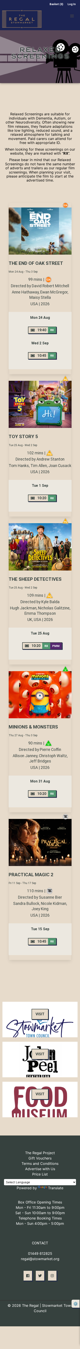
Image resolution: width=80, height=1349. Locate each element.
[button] (72, 16)
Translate (55, 1188)
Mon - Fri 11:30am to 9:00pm (40, 1207)
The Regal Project (40, 1153)
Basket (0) (56, 4)
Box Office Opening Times (40, 1202)
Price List (40, 1174)
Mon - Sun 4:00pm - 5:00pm (40, 1223)
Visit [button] (40, 1014)
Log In (72, 4)
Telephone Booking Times (40, 1218)
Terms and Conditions (40, 1163)
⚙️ (75, 1303)
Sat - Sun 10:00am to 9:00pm (40, 1213)
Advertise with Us (40, 1169)
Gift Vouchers (40, 1158)
